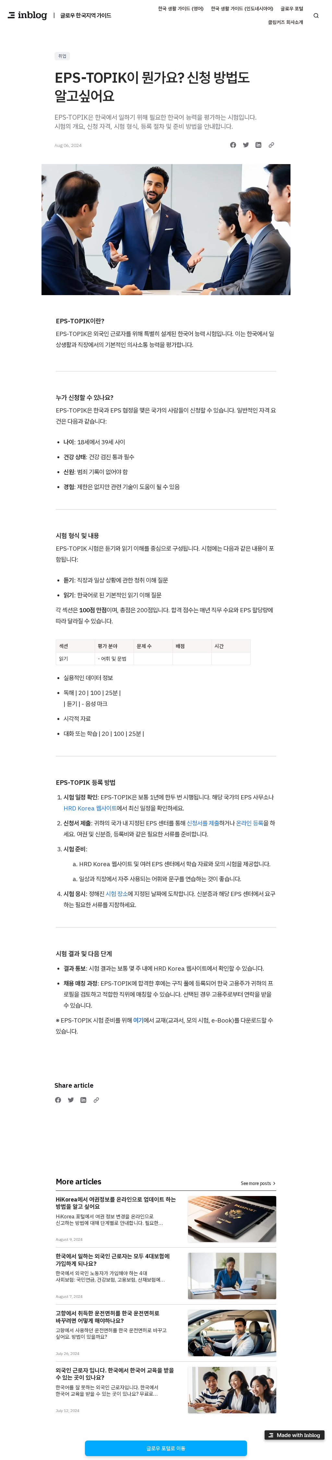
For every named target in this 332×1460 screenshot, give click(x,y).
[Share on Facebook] (233, 145)
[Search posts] (316, 15)
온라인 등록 (249, 823)
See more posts (256, 1183)
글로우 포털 (292, 9)
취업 (62, 56)
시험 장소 (117, 894)
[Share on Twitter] (246, 145)
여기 (138, 1020)
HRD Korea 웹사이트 (90, 808)
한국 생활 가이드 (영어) (181, 9)
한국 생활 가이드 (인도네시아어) (242, 9)
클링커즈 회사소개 (285, 22)
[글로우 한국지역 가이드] (27, 15)
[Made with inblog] (294, 1436)
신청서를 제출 (203, 823)
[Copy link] (271, 145)
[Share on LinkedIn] (258, 145)
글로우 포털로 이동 (166, 1448)
